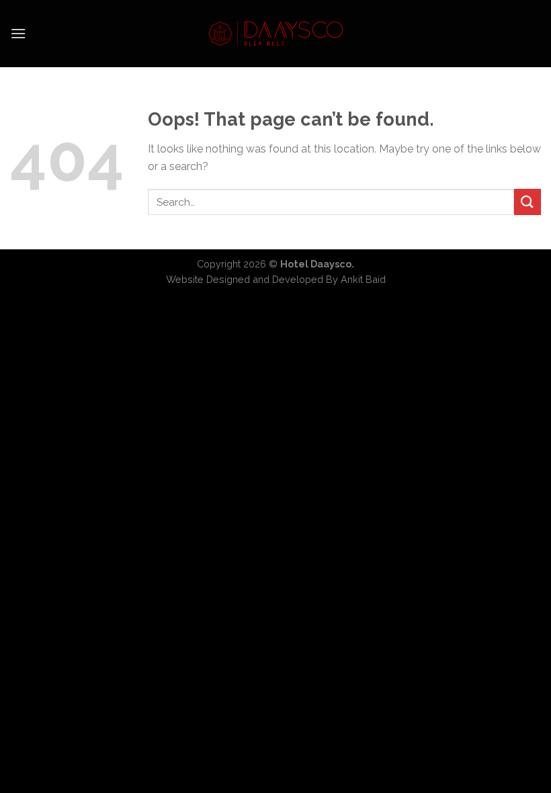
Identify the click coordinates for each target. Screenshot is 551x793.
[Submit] (527, 202)
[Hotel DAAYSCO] (275, 34)
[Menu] (18, 33)
